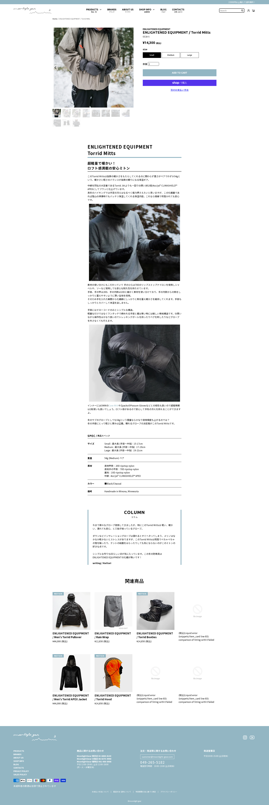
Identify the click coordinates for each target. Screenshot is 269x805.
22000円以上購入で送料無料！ (242, 2)
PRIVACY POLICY (21, 771)
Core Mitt (114, 405)
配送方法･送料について (122, 791)
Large (189, 55)
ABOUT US (18, 757)
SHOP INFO (18, 761)
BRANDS (17, 754)
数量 (145, 64)
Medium (170, 55)
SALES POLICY (20, 774)
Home (55, 19)
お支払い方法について (100, 791)
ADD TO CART (179, 72)
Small (151, 55)
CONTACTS (18, 767)
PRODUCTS (18, 750)
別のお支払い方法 (180, 90)
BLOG (16, 764)
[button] (55, 67)
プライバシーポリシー (168, 791)
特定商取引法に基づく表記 (146, 791)
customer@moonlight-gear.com (157, 756)
